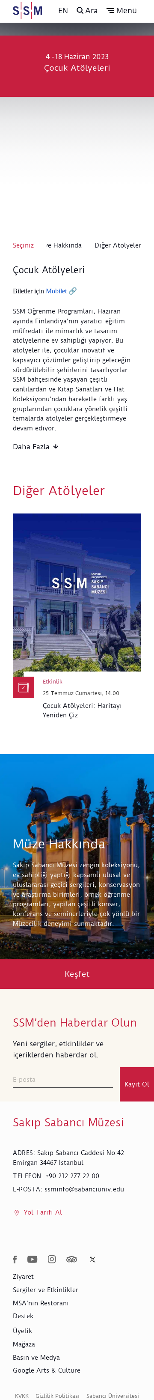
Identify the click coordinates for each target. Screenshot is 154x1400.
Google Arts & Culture (46, 1370)
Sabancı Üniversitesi (112, 1396)
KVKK (22, 1396)
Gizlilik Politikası (58, 1396)
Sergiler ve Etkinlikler (45, 1290)
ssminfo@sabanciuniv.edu (84, 1189)
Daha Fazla (31, 446)
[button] (122, 11)
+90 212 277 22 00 (72, 1176)
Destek (23, 1316)
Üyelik (22, 1331)
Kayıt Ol (136, 1084)
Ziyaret (23, 1277)
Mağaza (24, 1344)
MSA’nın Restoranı (41, 1303)
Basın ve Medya (36, 1357)
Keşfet (77, 974)
